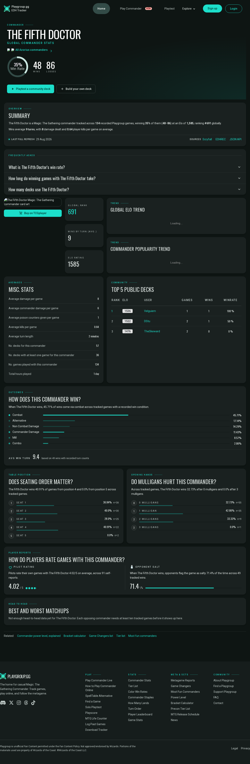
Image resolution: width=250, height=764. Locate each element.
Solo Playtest (93, 707)
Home (101, 8)
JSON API (235, 139)
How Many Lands (138, 703)
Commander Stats (139, 680)
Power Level (178, 697)
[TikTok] (33, 703)
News (174, 720)
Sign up (212, 8)
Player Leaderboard (140, 714)
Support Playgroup (225, 691)
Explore (187, 8)
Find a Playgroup (223, 686)
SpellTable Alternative (98, 695)
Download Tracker (96, 729)
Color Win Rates (137, 691)
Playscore (91, 712)
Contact (218, 703)
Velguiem (150, 311)
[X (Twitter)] (11, 703)
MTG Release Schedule (185, 714)
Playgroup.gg (20, 6)
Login (234, 8)
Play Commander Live (98, 680)
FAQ (216, 697)
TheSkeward (152, 331)
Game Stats (135, 720)
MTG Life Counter (96, 718)
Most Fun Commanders (185, 691)
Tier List (133, 686)
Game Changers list (101, 635)
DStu (147, 321)
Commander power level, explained (39, 635)
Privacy (245, 748)
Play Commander (135, 8)
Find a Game (93, 701)
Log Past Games (95, 724)
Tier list (120, 635)
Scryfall (207, 139)
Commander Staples (141, 697)
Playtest (169, 8)
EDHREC (221, 139)
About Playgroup (223, 680)
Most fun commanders (142, 635)
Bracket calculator (75, 635)
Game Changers (181, 686)
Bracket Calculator (182, 703)
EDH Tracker (19, 10)
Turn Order (134, 708)
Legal (234, 748)
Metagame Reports (183, 680)
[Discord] (3, 703)
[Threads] (26, 703)
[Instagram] (19, 703)
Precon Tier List (180, 708)
